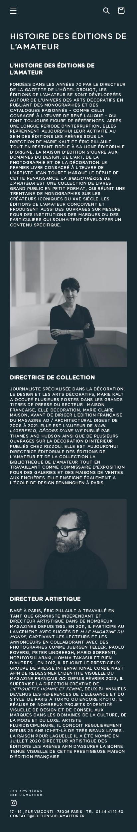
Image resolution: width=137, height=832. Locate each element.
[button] (13, 10)
